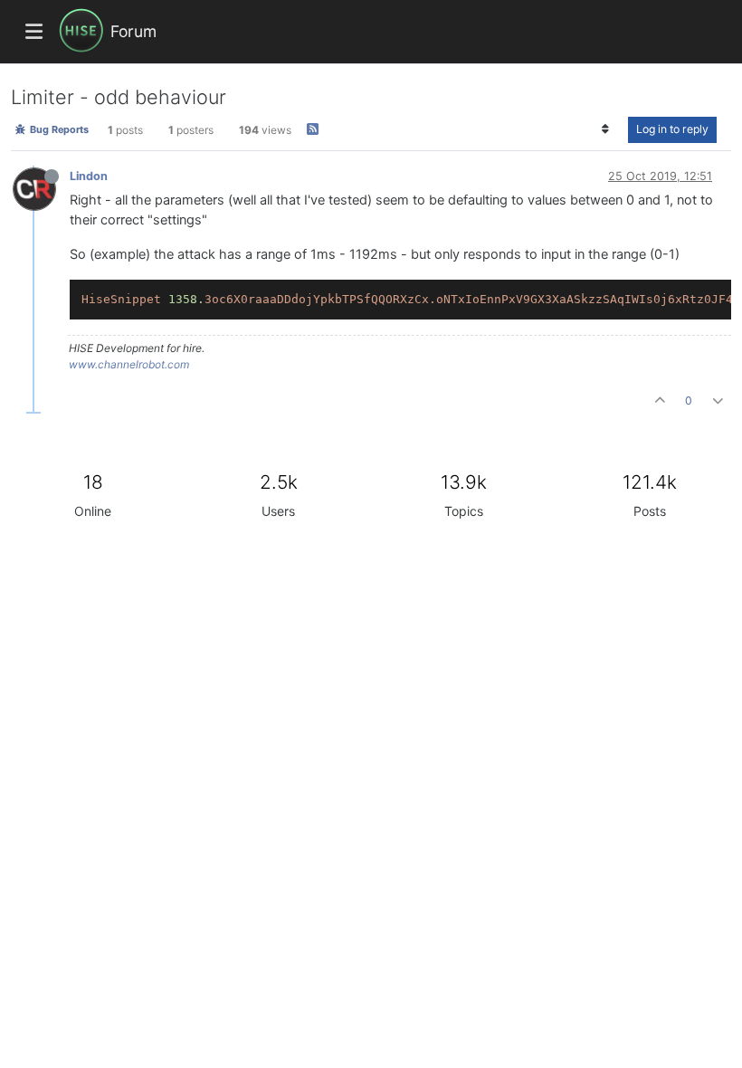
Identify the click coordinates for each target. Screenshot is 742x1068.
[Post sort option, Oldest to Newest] (606, 129)
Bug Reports (58, 129)
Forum (133, 31)
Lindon (89, 176)
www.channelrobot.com (129, 364)
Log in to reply (672, 129)
